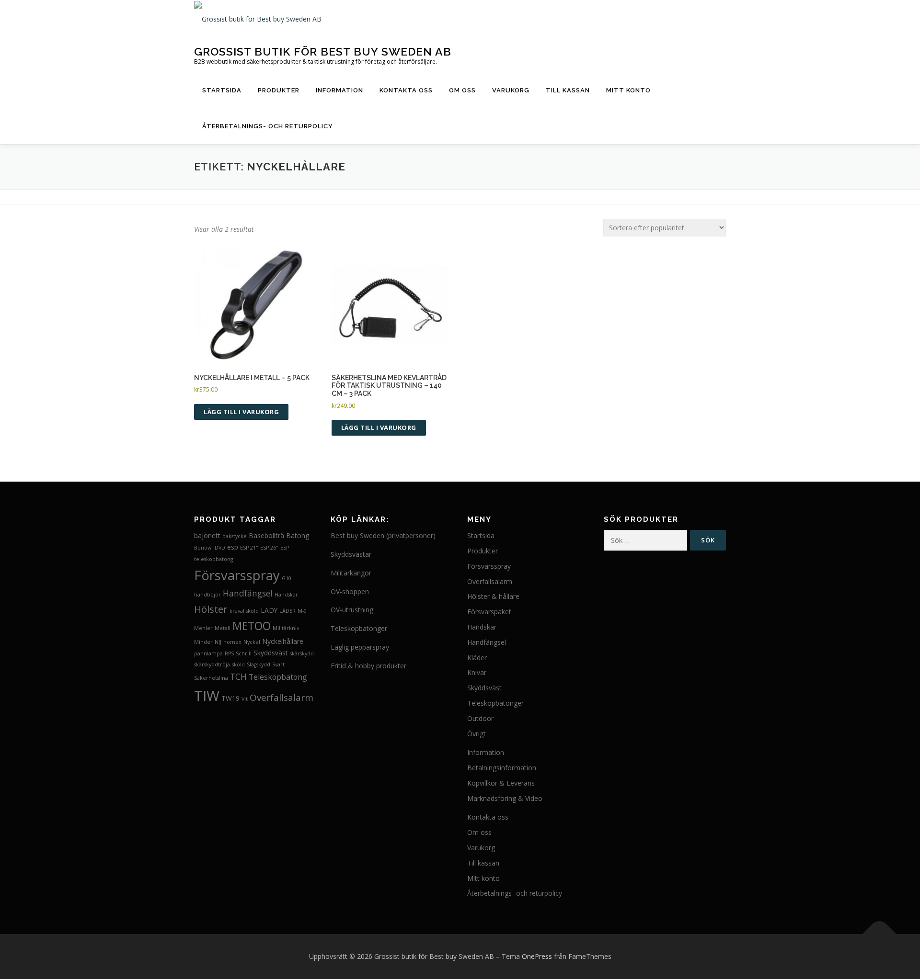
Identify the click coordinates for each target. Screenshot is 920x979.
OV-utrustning (352, 609)
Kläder (477, 657)
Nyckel (251, 642)
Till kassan (568, 90)
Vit (245, 699)
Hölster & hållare (493, 596)
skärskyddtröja (212, 664)
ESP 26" (269, 547)
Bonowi (203, 547)
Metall (222, 628)
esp (232, 546)
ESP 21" (249, 547)
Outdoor (480, 718)
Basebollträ (266, 535)
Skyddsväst (270, 652)
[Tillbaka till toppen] (879, 934)
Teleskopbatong (278, 677)
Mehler (203, 628)
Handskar (286, 594)
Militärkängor (351, 572)
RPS (229, 653)
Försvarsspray (237, 575)
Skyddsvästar (351, 554)
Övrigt (476, 733)
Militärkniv (286, 628)
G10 (286, 578)
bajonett (207, 535)
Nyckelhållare (282, 641)
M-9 (302, 611)
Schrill (244, 653)
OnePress (537, 956)
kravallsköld (244, 611)
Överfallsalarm (281, 697)
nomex (232, 642)
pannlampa (208, 653)
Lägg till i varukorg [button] (241, 411)
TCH (238, 676)
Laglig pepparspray (360, 647)
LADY (269, 610)
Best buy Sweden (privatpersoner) (383, 535)
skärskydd (302, 653)
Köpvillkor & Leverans (501, 783)
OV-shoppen (350, 591)
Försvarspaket (489, 611)
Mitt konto (628, 90)
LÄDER (287, 611)
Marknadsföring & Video (504, 798)
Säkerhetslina (211, 678)
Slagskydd (258, 664)
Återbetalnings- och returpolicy (267, 126)
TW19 (230, 698)
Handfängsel (248, 593)
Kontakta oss (406, 90)
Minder (203, 642)
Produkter (278, 90)
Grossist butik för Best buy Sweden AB (322, 51)
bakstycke (234, 536)
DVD (220, 547)
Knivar (476, 672)
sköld (238, 664)
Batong (297, 535)
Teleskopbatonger (359, 628)
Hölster (211, 609)
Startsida (222, 90)
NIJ (218, 642)
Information (339, 90)
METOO (251, 626)
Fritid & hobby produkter (368, 665)
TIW (206, 695)
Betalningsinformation (501, 767)
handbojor (207, 594)
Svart (278, 664)
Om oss (462, 90)
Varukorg (510, 90)
